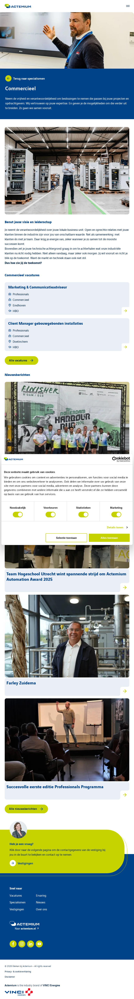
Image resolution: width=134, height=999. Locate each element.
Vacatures (16, 895)
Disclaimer (10, 976)
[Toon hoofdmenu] (128, 6)
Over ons (41, 909)
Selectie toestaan (66, 537)
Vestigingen (17, 909)
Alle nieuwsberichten (23, 808)
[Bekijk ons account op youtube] (39, 943)
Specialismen (17, 902)
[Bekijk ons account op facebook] (13, 943)
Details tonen (115, 527)
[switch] (50, 514)
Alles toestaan (109, 537)
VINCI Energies (51, 985)
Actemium (11, 985)
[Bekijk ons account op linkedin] (30, 943)
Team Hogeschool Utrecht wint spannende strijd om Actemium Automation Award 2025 (66, 576)
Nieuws (40, 902)
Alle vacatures (18, 360)
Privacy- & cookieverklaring (18, 971)
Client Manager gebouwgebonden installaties (45, 323)
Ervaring (41, 895)
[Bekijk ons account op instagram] (21, 943)
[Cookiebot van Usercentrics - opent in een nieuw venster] (114, 459)
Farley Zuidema (21, 682)
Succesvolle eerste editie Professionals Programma (54, 786)
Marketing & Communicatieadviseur (37, 287)
